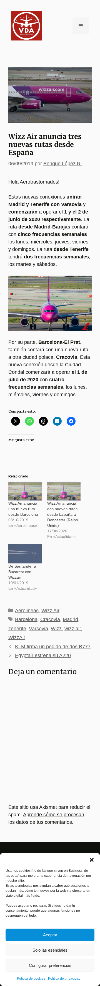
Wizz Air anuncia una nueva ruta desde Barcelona (23, 509)
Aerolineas (27, 610)
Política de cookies (31, 978)
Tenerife (17, 628)
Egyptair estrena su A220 (43, 655)
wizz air (72, 628)
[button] (91, 860)
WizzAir (16, 637)
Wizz (56, 628)
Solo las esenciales (50, 950)
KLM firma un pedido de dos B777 (53, 646)
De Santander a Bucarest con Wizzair (22, 572)
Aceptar (50, 934)
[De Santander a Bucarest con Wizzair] (25, 553)
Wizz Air (50, 610)
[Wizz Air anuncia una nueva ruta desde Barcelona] (25, 491)
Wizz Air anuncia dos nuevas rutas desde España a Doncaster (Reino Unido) (62, 514)
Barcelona (26, 619)
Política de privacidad (64, 978)
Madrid (70, 619)
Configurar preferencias (50, 965)
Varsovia (38, 628)
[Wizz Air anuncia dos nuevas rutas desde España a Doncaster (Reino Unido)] (64, 491)
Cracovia (50, 619)
